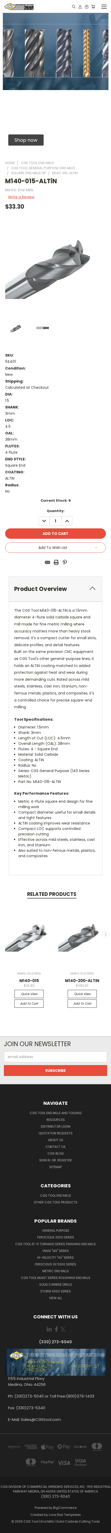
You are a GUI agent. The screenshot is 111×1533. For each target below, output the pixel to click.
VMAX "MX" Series (55, 1251)
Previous (6, 934)
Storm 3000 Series (55, 1291)
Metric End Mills (55, 1271)
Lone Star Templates (65, 1514)
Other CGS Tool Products (55, 1202)
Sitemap (55, 1167)
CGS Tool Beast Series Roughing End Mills (55, 1278)
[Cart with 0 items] (93, 6)
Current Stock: (56, 500)
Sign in (45, 1160)
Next (105, 934)
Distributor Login (55, 1126)
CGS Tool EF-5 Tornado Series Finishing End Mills (55, 1244)
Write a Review (21, 197)
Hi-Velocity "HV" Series (55, 1257)
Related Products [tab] (51, 894)
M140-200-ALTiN (82, 980)
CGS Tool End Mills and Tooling (56, 1113)
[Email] (47, 562)
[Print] (56, 562)
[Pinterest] (64, 562)
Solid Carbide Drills (55, 1284)
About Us (55, 1140)
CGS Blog (55, 1153)
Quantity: (56, 510)
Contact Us (55, 1146)
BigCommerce (64, 1507)
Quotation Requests (56, 1133)
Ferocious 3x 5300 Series (55, 1264)
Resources (55, 1120)
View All (55, 1298)
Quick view (29, 994)
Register (64, 1160)
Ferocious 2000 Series (55, 1237)
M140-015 (29, 980)
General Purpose (55, 1230)
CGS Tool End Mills (55, 1195)
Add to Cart (29, 1003)
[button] (26, 140)
